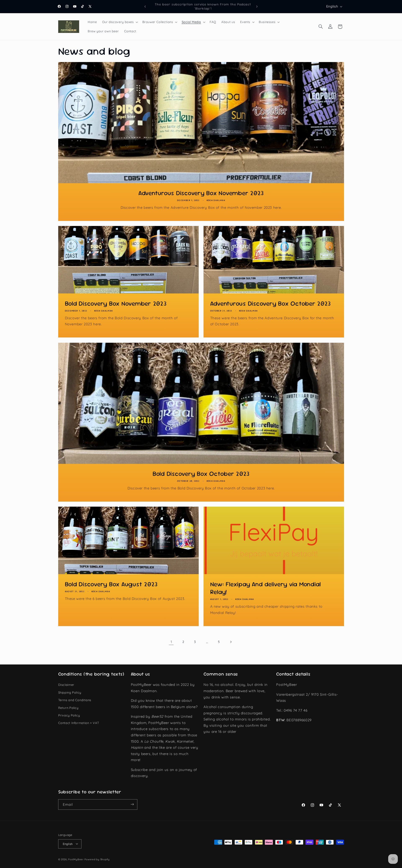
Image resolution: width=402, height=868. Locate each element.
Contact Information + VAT (78, 723)
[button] (119, 22)
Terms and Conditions (74, 700)
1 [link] (171, 642)
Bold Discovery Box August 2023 (111, 584)
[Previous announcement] (145, 6)
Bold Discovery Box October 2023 (200, 474)
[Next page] (231, 642)
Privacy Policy (69, 715)
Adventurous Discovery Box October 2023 (270, 303)
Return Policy (68, 708)
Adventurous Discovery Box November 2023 (201, 193)
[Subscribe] (132, 804)
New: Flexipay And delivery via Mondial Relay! (265, 588)
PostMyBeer (75, 859)
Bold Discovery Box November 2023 (115, 303)
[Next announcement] (257, 6)
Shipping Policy (69, 692)
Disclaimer (66, 685)
